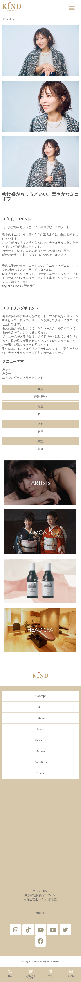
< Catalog (8, 19)
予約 (50, 975)
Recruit (38, 762)
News (38, 740)
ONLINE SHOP (30, 977)
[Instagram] (15, 929)
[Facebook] (40, 941)
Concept (40, 696)
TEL (10, 975)
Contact (40, 773)
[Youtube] (40, 929)
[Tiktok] (28, 929)
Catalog (40, 718)
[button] (72, 8)
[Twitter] (65, 929)
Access (40, 751)
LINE (71, 975)
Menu (40, 729)
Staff (40, 707)
